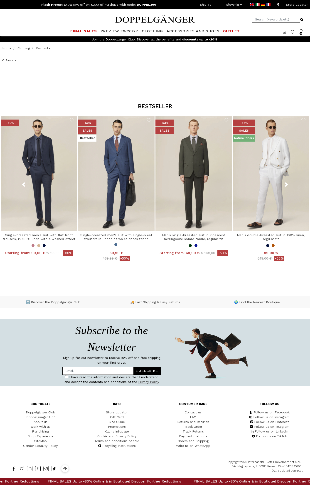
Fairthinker (44, 48)
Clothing (23, 48)
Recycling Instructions (119, 446)
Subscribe (147, 370)
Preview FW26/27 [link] (119, 31)
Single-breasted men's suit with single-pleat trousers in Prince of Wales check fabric (116, 237)
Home (6, 48)
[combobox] (276, 19)
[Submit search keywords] (301, 19)
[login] (287, 32)
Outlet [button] (231, 31)
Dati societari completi (287, 470)
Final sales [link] (83, 31)
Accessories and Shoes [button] (193, 31)
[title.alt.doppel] (155, 18)
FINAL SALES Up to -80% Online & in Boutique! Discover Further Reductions (89, 481)
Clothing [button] (152, 31)
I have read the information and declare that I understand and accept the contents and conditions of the (111, 379)
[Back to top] (65, 468)
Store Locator (297, 4)
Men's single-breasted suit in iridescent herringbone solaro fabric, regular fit (193, 237)
